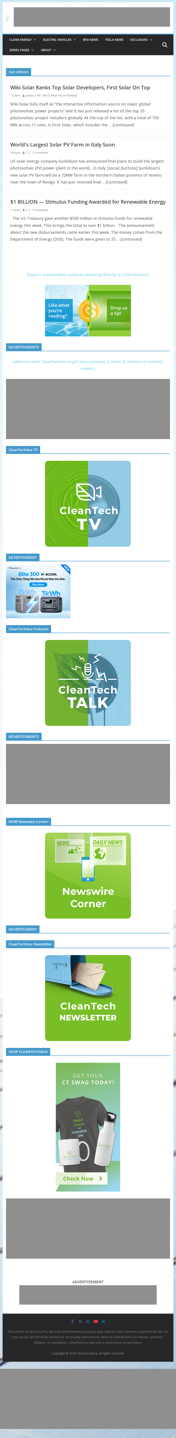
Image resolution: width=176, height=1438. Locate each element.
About (46, 50)
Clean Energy (20, 40)
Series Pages (19, 50)
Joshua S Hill (33, 95)
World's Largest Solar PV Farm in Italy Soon (62, 144)
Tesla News (114, 40)
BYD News (90, 40)
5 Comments (40, 210)
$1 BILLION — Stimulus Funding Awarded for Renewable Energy (87, 201)
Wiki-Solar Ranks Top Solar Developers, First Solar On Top (80, 87)
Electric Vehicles (57, 40)
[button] (34, 40)
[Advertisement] (92, 17)
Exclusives (139, 40)
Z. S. (28, 152)
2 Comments (40, 152)
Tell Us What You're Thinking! (59, 95)
